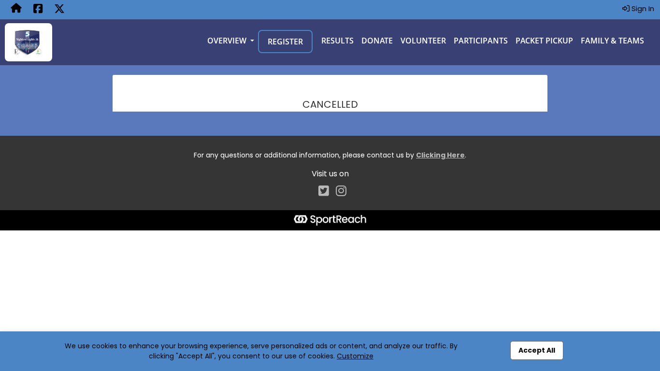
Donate (377, 40)
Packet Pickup (544, 40)
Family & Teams (612, 40)
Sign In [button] (642, 8)
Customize (355, 356)
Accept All (536, 350)
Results (337, 40)
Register (285, 41)
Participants (481, 40)
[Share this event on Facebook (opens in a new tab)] (38, 9)
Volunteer (423, 40)
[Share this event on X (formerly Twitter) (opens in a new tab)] (59, 9)
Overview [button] (227, 40)
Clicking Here (440, 155)
